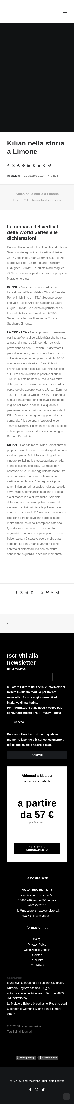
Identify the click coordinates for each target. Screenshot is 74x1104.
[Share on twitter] (13, 165)
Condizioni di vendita (37, 949)
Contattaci (37, 965)
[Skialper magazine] (24, 11)
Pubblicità (37, 960)
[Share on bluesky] (39, 165)
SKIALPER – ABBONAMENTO (37, 848)
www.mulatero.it (49, 910)
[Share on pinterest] (23, 165)
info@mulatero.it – (27, 910)
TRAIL (25, 200)
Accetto (19, 722)
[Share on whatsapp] (33, 165)
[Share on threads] (18, 165)
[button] (65, 11)
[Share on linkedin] (28, 165)
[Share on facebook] (8, 165)
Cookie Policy (49, 1057)
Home (15, 200)
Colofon (37, 955)
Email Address (16, 668)
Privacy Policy (50, 712)
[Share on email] (49, 165)
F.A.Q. (37, 939)
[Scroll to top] (66, 1096)
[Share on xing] (44, 165)
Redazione (14, 175)
